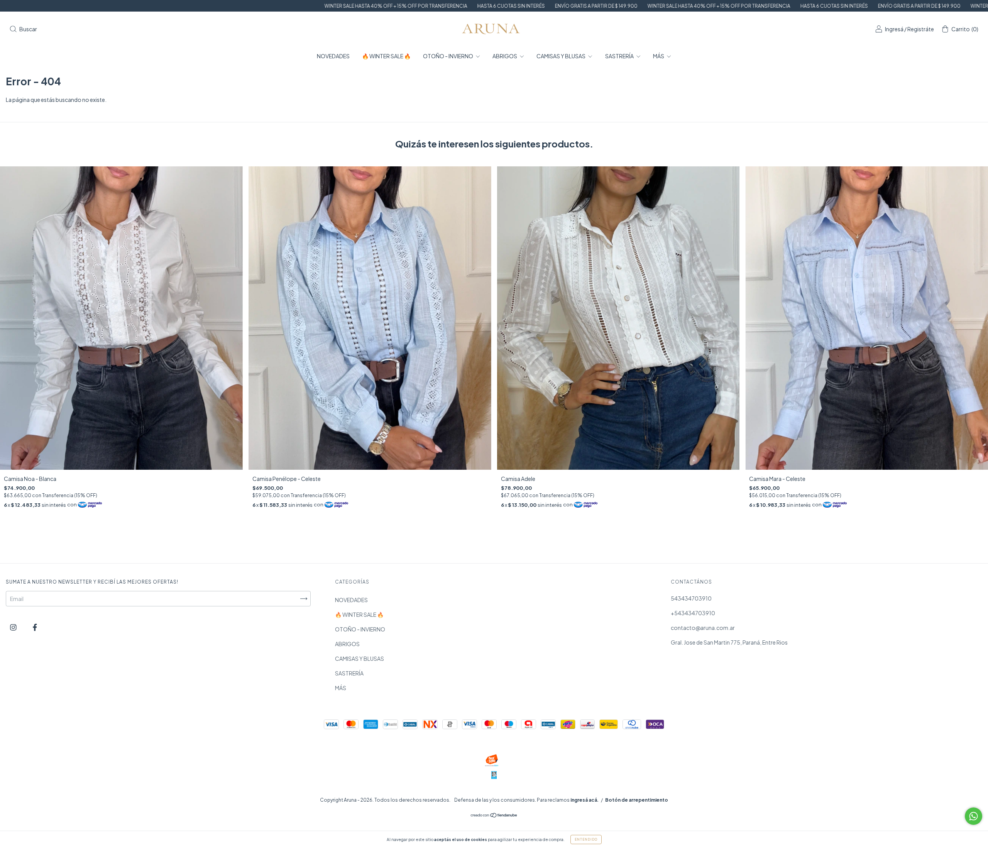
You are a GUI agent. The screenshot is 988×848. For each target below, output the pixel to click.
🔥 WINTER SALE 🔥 (386, 55)
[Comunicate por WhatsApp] (973, 816)
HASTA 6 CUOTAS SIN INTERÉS (384, 6)
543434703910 (691, 598)
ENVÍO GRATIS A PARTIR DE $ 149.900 (469, 6)
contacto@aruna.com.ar (703, 627)
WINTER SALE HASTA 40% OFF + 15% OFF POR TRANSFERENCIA (269, 6)
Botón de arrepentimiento (636, 800)
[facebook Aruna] (34, 626)
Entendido (586, 839)
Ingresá (894, 28)
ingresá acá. (584, 800)
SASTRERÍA (619, 55)
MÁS (659, 55)
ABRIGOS (505, 55)
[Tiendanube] (494, 815)
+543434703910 (693, 612)
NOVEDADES (333, 55)
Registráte (920, 28)
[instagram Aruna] (14, 626)
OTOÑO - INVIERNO (448, 55)
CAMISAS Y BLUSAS (561, 55)
